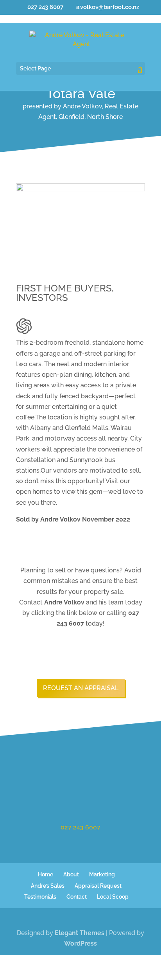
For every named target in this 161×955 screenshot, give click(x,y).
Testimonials (40, 897)
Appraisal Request (98, 886)
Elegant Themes (79, 933)
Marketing (102, 874)
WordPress (80, 943)
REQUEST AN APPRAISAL (80, 688)
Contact (76, 897)
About (71, 874)
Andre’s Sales (47, 886)
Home (45, 874)
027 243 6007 (80, 827)
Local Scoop (113, 897)
